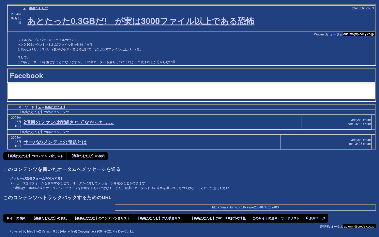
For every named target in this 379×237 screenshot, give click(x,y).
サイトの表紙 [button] (16, 218)
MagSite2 (34, 231)
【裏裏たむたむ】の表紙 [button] (87, 156)
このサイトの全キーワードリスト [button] (276, 218)
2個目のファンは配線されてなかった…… (68, 122)
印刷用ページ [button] (315, 218)
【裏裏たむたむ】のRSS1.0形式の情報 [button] (218, 218)
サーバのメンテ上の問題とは (55, 142)
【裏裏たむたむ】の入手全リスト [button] (160, 218)
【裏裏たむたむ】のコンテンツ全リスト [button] (35, 156)
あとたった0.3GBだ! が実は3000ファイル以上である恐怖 (141, 21)
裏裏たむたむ (38, 8)
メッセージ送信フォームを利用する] (36, 178)
